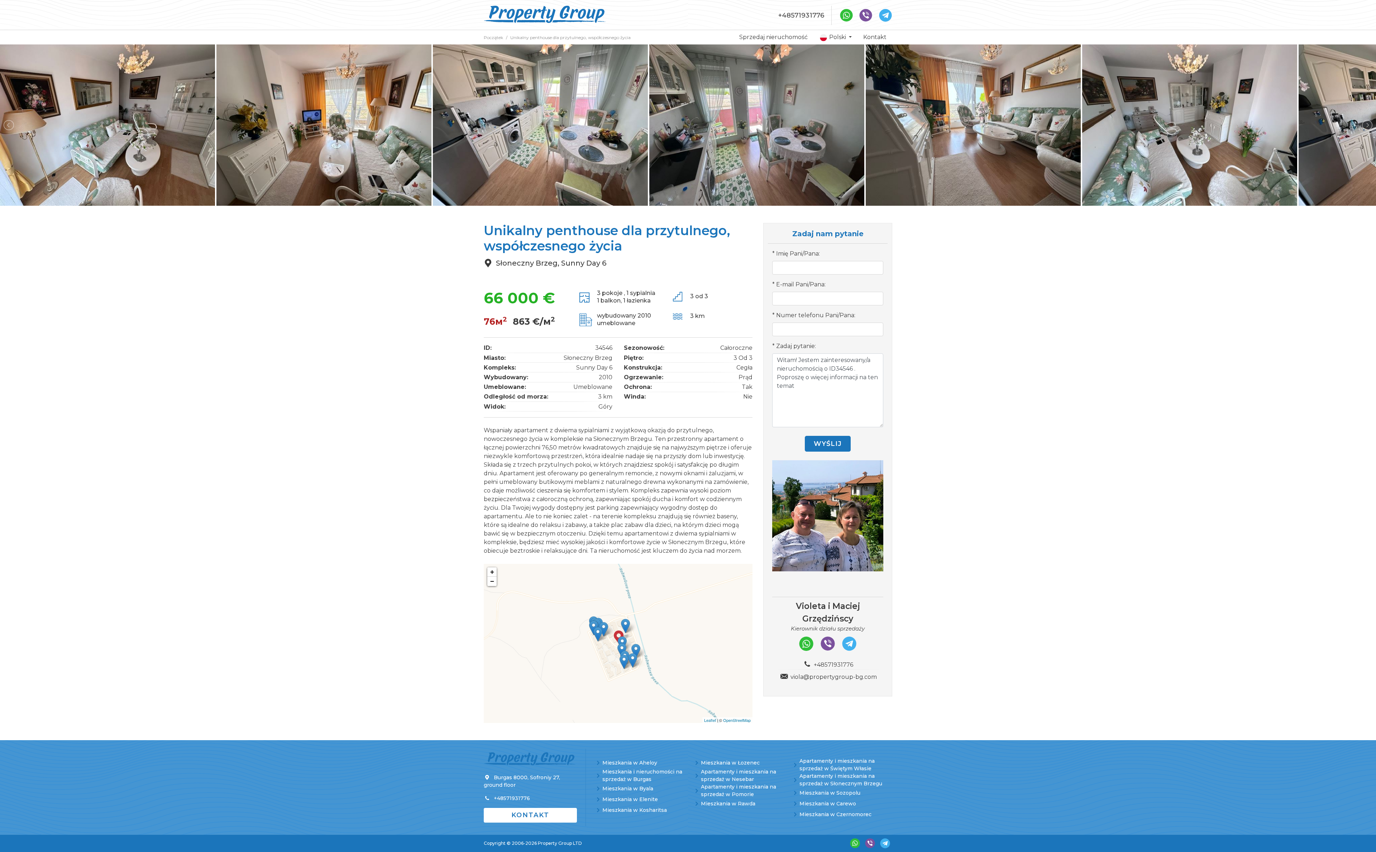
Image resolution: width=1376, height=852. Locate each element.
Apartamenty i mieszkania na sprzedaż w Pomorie (738, 791)
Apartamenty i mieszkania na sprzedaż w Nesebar (738, 775)
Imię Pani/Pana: (798, 253)
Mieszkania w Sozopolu (829, 793)
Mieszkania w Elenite (630, 799)
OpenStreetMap (737, 720)
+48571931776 (801, 15)
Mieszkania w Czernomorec (835, 814)
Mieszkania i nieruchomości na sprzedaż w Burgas (642, 775)
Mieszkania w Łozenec (730, 763)
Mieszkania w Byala (627, 788)
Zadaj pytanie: (796, 346)
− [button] (492, 581)
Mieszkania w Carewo (827, 803)
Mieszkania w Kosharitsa (634, 810)
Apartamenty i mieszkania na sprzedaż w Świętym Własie (837, 765)
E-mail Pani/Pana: (801, 284)
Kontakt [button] (530, 815)
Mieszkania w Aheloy (629, 763)
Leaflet (710, 720)
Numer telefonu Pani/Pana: (815, 315)
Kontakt (875, 37)
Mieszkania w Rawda (728, 803)
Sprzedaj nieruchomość (773, 37)
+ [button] (492, 572)
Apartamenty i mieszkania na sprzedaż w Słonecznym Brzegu (840, 780)
